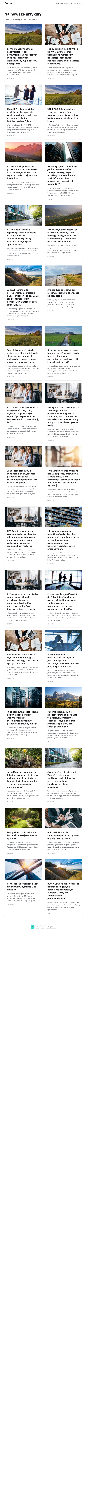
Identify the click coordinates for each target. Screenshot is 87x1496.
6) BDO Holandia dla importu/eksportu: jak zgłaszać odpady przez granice (63, 835)
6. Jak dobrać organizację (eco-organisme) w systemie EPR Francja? (23, 886)
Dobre (8, 3)
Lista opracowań (61, 3)
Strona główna (77, 3)
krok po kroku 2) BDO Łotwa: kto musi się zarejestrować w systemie (22, 835)
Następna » (51, 927)
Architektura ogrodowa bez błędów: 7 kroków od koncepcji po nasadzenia (63, 293)
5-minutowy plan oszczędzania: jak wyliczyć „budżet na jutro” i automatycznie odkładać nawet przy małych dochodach (63, 660)
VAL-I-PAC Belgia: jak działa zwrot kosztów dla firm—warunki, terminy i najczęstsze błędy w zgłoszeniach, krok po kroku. (63, 115)
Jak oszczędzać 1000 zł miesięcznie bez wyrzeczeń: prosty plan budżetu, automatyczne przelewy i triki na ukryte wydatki (22, 476)
